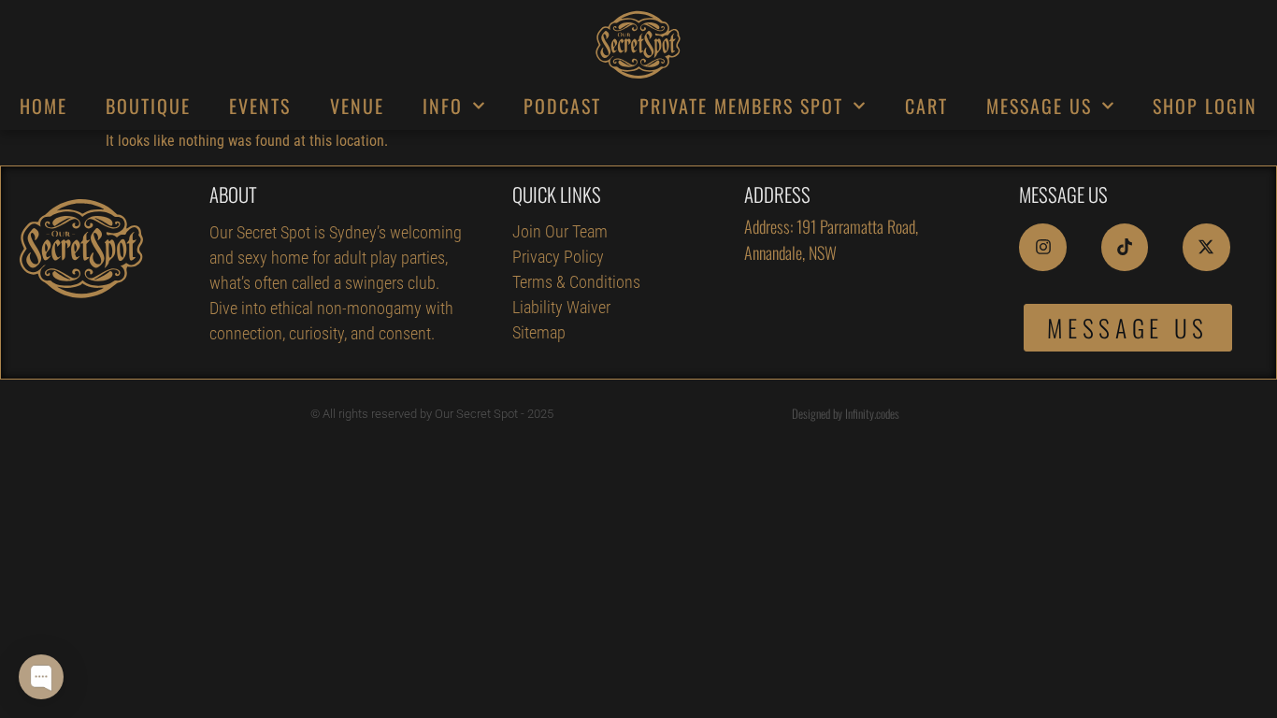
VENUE (357, 106)
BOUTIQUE (148, 106)
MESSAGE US (1039, 106)
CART (926, 106)
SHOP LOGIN (1205, 106)
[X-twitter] (1206, 246)
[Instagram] (1042, 246)
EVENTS (260, 106)
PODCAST (562, 106)
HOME (43, 106)
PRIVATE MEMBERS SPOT (741, 106)
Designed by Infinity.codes (845, 413)
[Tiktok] (1124, 246)
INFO (443, 106)
